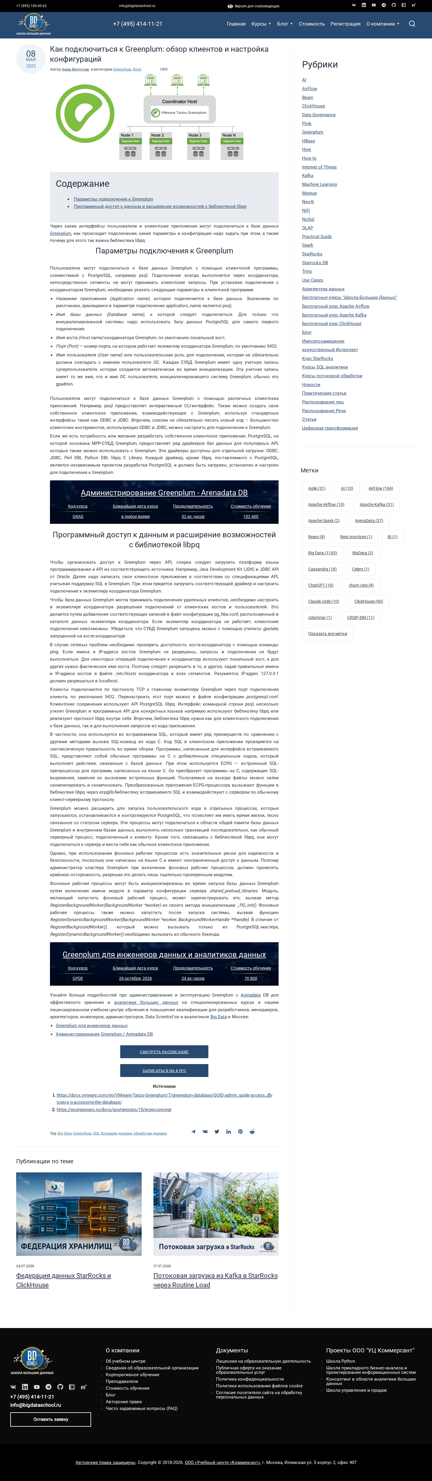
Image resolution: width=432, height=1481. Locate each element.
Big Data (218, 1016)
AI (304, 80)
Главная (236, 24)
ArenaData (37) (369, 520)
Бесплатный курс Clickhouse (331, 323)
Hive (306, 149)
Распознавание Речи (324, 410)
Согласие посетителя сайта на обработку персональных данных (259, 1395)
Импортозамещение (323, 341)
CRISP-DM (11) (360, 617)
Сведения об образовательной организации (152, 1368)
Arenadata (251, 995)
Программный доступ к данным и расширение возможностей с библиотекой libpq (160, 206)
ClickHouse (313, 106)
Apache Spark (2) (324, 520)
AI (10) (347, 488)
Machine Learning (319, 184)
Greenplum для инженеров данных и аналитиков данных (164, 954)
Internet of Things (319, 167)
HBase (308, 141)
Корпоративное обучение (132, 1374)
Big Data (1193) (322, 553)
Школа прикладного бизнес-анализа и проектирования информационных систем (371, 1370)
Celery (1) (360, 569)
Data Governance (319, 114)
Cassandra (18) (322, 569)
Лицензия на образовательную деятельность (263, 1361)
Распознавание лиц (323, 402)
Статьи (309, 419)
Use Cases (312, 280)
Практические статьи (324, 393)
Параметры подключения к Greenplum (113, 199)
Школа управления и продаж (356, 1390)
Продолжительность (193, 506)
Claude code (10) (323, 601)
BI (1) (393, 536)
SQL (96, 1133)
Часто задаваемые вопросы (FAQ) (142, 1408)
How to (309, 158)
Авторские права (124, 1401)
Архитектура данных (323, 289)
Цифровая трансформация (330, 428)
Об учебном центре (125, 1361)
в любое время (135, 516)
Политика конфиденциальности (250, 1379)
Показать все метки (327, 633)
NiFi (306, 210)
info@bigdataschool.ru (137, 6)
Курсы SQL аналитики (325, 367)
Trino (307, 271)
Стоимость (312, 24)
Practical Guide (317, 236)
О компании (380, 24)
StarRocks (312, 254)
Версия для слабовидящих (256, 6)
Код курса (78, 506)
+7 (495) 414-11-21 (138, 23)
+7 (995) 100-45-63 (31, 6)
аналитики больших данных (146, 1002)
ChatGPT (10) (321, 585)
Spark (307, 245)
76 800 (251, 978)
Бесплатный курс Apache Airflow (335, 306)
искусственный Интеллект (330, 349)
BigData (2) (362, 553)
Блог (282, 24)
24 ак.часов (193, 978)
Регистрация (346, 24)
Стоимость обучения (251, 506)
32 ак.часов (193, 516)
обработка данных (150, 1133)
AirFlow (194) (381, 488)
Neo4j (308, 201)
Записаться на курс (164, 1070)
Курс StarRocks (317, 358)
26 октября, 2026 (135, 978)
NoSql (308, 219)
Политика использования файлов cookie (259, 1386)
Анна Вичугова (75, 69)
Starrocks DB (315, 262)
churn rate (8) (361, 585)
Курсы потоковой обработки (332, 375)
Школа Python (340, 1361)
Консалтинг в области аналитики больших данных (371, 1381)
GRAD (78, 516)
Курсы (259, 24)
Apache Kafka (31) (377, 504)
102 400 (250, 516)
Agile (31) (317, 488)
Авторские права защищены (105, 1462)
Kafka (307, 175)
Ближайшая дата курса (135, 506)
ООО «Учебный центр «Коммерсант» (222, 1462)
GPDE (78, 978)
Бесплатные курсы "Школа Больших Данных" (349, 297)
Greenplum (122, 69)
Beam (307, 97)
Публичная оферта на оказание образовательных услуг (249, 1370)
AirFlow (309, 88)
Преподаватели (122, 1381)
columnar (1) (320, 617)
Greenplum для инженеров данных (92, 1025)
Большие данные (116, 1133)
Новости (311, 384)
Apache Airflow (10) (326, 504)
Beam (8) (316, 536)
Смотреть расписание (164, 1051)
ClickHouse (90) (368, 601)
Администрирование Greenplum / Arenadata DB (104, 1034)
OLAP (307, 227)
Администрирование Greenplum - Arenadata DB (164, 492)
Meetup (309, 193)
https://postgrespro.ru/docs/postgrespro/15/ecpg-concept (114, 1109)
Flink (307, 123)
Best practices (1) (356, 536)
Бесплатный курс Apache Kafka (334, 315)
